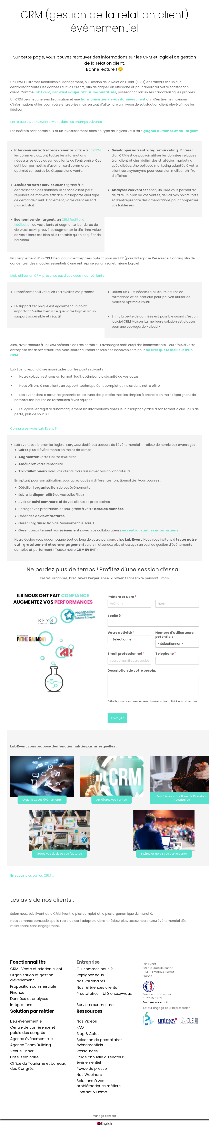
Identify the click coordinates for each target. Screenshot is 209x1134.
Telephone (165, 654)
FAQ (80, 1027)
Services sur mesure (95, 1004)
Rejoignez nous (90, 975)
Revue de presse (92, 1068)
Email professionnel (126, 654)
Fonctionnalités (28, 962)
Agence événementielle (31, 1038)
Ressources (87, 1051)
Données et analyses (29, 998)
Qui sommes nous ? (95, 968)
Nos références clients (97, 987)
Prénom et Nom (122, 597)
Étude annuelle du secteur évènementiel (100, 1060)
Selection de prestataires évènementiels (99, 1042)
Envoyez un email (155, 1002)
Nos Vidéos (87, 1021)
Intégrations (21, 1004)
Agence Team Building (30, 1044)
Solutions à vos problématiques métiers (99, 1083)
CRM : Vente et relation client (36, 968)
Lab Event (42, 92)
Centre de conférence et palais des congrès (32, 1030)
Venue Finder (22, 1051)
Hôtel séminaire (24, 1057)
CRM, (97, 150)
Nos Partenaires (91, 981)
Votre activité (121, 633)
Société (115, 616)
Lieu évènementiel (26, 1021)
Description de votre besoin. (132, 671)
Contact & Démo (92, 1091)
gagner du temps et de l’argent (170, 131)
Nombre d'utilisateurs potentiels (174, 635)
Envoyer (117, 718)
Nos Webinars (89, 1074)
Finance (17, 992)
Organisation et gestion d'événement (31, 977)
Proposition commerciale (33, 986)
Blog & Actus (88, 1033)
